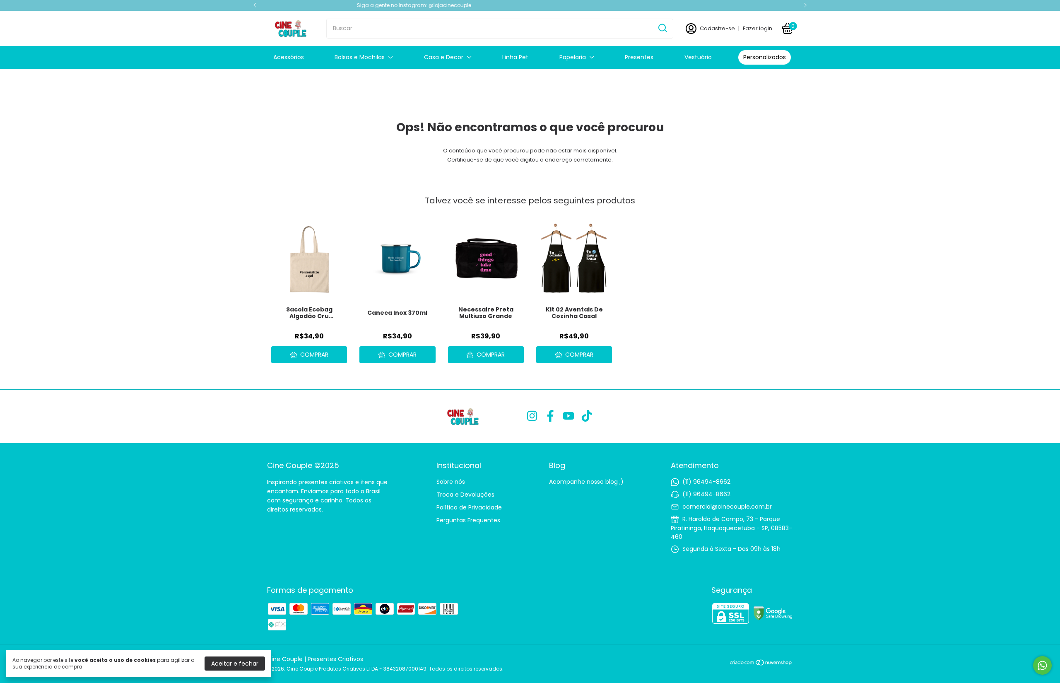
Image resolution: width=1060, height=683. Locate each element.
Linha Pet (515, 57)
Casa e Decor (443, 57)
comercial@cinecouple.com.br (727, 506)
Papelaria (572, 57)
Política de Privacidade (469, 507)
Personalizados (764, 57)
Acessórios (288, 57)
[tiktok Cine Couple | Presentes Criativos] (587, 416)
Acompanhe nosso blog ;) (586, 482)
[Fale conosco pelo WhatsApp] (1042, 665)
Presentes (639, 57)
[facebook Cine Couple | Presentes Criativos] (550, 416)
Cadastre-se (717, 28)
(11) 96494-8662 (706, 482)
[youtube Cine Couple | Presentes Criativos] (568, 416)
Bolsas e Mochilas (360, 57)
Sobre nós (450, 482)
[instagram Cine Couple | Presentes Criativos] (532, 416)
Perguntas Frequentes (468, 520)
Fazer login (757, 28)
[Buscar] (662, 28)
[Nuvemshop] (761, 664)
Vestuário (698, 57)
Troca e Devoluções (465, 494)
